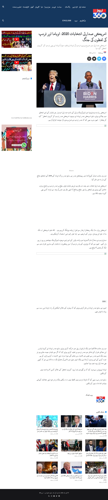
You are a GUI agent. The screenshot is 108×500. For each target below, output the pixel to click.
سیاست (59, 6)
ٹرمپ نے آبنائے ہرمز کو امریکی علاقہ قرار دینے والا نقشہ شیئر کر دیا (71, 476)
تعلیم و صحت (17, 6)
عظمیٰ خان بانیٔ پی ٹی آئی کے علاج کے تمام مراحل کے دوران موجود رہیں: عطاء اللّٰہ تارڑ (96, 454)
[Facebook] (104, 59)
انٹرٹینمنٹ (26, 6)
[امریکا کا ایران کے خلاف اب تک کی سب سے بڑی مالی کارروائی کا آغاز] (71, 421)
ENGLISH (66, 20)
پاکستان (67, 6)
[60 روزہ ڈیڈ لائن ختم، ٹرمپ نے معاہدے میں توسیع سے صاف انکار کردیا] (47, 468)
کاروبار (37, 6)
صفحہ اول (82, 6)
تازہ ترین (75, 6)
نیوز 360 (41, 493)
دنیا (42, 6)
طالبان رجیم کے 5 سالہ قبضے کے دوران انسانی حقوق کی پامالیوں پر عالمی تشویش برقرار (97, 477)
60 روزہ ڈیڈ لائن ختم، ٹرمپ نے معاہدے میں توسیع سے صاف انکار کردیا (47, 476)
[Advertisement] (71, 212)
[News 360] (99, 14)
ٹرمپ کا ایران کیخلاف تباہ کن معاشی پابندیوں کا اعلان (48, 454)
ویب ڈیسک (100, 53)
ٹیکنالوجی (83, 20)
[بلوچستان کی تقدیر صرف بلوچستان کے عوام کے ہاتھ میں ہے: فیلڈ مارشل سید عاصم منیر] (47, 421)
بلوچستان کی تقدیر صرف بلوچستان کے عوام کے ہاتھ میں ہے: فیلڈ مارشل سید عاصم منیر (47, 430)
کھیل (32, 6)
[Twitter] (99, 59)
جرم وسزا (47, 6)
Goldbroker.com (27, 118)
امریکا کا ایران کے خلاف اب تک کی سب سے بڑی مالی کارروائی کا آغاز (72, 430)
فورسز (54, 6)
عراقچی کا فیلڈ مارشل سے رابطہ (74, 453)
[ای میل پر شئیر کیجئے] (94, 59)
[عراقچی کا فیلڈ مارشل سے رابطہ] (71, 445)
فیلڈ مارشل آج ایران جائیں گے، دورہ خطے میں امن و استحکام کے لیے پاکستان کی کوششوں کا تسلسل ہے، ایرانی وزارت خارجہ (96, 431)
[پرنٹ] (89, 59)
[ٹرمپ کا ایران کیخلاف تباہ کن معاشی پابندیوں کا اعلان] (47, 445)
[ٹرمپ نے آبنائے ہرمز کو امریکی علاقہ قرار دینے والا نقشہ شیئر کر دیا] (71, 468)
